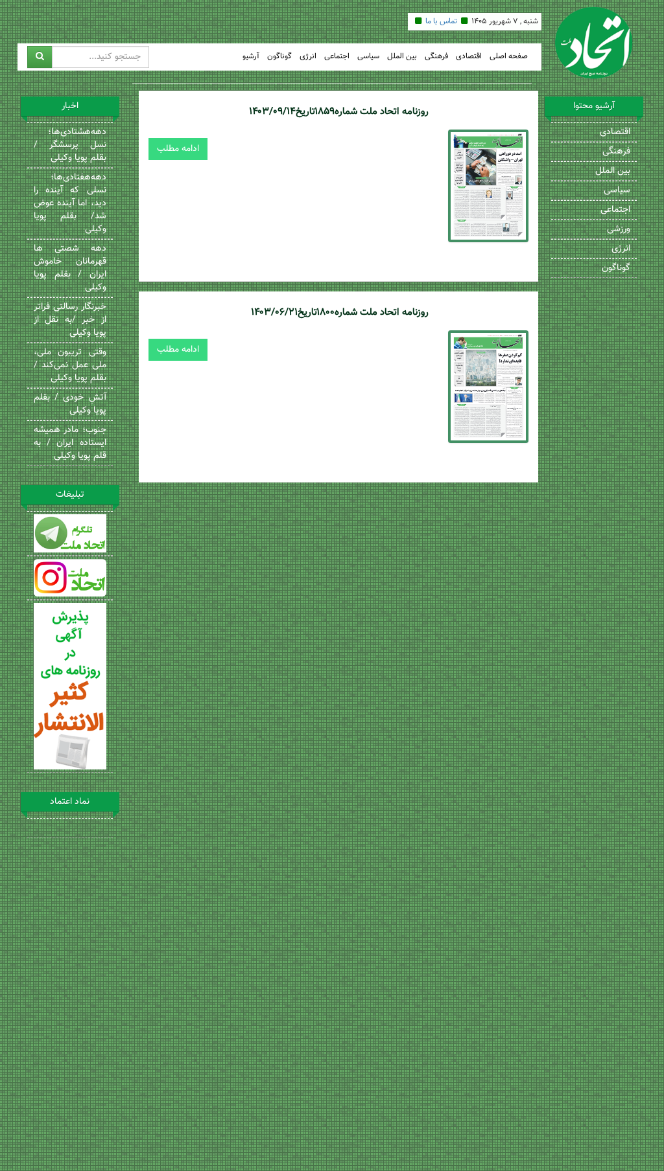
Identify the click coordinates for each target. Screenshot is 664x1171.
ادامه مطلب (178, 149)
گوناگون (279, 56)
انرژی (308, 56)
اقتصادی (469, 56)
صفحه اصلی (509, 56)
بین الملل (402, 56)
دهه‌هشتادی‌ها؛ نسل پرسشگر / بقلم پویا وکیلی (70, 145)
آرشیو (251, 56)
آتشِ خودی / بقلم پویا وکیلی (70, 404)
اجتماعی (337, 56)
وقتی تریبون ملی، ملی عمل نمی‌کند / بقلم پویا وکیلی (70, 365)
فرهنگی (436, 56)
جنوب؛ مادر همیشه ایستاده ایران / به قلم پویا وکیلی (70, 443)
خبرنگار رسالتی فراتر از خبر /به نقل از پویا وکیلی (70, 320)
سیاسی (368, 56)
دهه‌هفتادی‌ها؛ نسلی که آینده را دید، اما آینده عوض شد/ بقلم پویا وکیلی (70, 203)
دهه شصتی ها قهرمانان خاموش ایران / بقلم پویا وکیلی (70, 268)
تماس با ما (441, 21)
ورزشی (618, 229)
